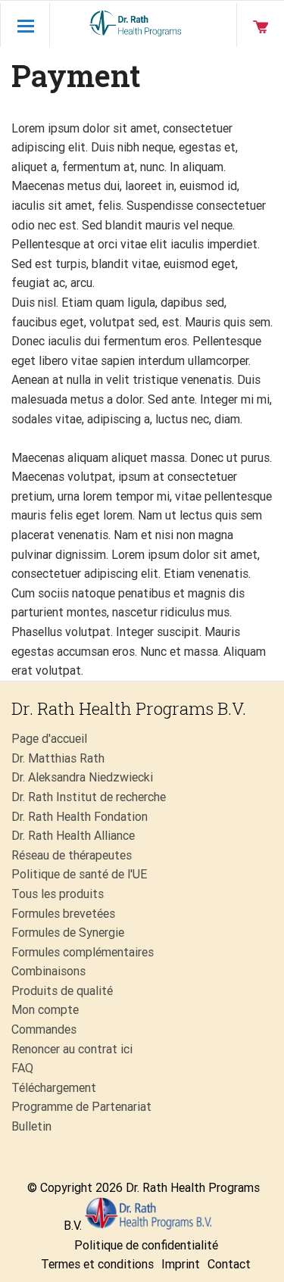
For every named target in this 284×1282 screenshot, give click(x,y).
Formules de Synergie (67, 932)
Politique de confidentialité (146, 1245)
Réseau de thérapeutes (71, 855)
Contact (229, 1264)
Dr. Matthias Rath (58, 758)
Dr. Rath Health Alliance (73, 835)
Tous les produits (57, 894)
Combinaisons (48, 971)
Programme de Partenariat (81, 1107)
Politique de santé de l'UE (79, 874)
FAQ (22, 1068)
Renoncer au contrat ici (72, 1049)
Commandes (43, 1029)
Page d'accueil (49, 738)
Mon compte (45, 1010)
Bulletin (31, 1126)
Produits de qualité (62, 991)
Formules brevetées (63, 913)
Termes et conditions (97, 1264)
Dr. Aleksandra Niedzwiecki (82, 777)
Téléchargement (53, 1088)
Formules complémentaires (82, 952)
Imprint (180, 1264)
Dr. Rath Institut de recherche (88, 797)
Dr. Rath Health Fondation (79, 816)
